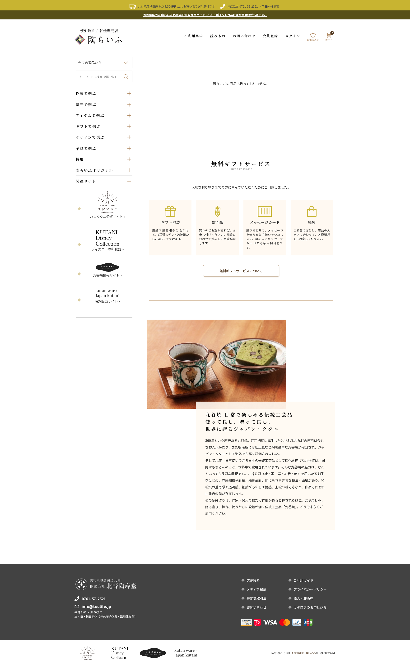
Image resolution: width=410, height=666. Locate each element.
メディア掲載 (256, 589)
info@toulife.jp (96, 606)
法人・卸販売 (303, 598)
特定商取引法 (256, 598)
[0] (329, 37)
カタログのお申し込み (310, 607)
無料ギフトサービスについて (241, 270)
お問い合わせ (244, 35)
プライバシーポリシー (310, 589)
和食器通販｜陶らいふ (304, 653)
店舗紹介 (253, 580)
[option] (216, 364)
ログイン (292, 35)
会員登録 (270, 35)
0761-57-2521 (248, 6)
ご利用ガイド (303, 580)
